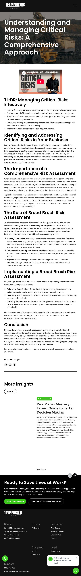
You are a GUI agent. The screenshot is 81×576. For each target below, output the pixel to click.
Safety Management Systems (15, 531)
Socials (53, 538)
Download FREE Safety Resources (46, 501)
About (34, 551)
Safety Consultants (11, 535)
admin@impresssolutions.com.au (17, 571)
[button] (75, 5)
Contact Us (36, 555)
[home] (15, 6)
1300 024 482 (9, 568)
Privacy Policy (56, 551)
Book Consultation (15, 501)
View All (10, 391)
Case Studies (56, 535)
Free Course (55, 528)
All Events (35, 528)
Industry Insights (57, 531)
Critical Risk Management (14, 528)
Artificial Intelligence (12, 538)
